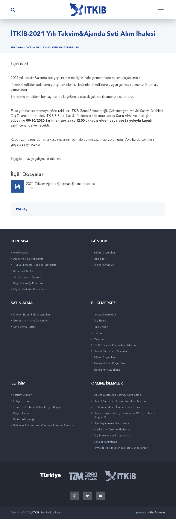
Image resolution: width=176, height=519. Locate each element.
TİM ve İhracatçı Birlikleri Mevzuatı (34, 265)
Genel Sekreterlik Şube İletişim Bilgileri (37, 407)
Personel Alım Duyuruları (109, 363)
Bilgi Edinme (21, 413)
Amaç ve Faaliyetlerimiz (28, 259)
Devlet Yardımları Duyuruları (111, 351)
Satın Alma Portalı (24, 327)
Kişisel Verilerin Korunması (29, 289)
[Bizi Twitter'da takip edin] (87, 496)
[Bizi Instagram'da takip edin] (74, 496)
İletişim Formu (22, 401)
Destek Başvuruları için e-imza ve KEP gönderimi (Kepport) (124, 415)
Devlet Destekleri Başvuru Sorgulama (117, 395)
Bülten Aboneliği (24, 419)
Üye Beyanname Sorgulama (111, 423)
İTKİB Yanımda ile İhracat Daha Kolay (117, 407)
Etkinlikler (99, 259)
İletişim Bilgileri (22, 395)
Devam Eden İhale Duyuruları (31, 314)
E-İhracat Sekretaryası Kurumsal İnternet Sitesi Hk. (44, 425)
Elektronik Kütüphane (107, 369)
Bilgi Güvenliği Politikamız (29, 283)
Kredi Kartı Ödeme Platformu (112, 429)
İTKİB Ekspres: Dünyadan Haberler (115, 345)
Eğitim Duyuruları (104, 252)
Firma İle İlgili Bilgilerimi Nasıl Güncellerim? (121, 448)
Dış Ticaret (100, 320)
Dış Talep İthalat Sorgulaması (112, 435)
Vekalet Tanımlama (105, 442)
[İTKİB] (88, 9)
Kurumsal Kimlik (23, 271)
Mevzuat (99, 339)
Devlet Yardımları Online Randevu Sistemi (120, 401)
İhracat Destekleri (105, 314)
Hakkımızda (20, 252)
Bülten (98, 333)
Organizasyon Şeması (27, 277)
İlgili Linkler (101, 327)
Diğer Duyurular (104, 265)
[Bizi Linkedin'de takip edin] (100, 496)
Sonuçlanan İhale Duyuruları (30, 320)
